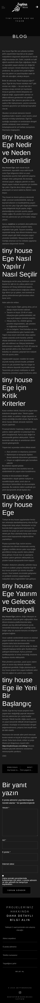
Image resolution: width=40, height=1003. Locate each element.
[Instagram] (20, 992)
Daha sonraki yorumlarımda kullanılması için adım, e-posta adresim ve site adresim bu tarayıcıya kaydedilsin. (19, 881)
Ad (4, 840)
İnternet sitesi (8, 864)
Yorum (5, 808)
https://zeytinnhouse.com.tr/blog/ (14, 746)
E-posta (6, 852)
